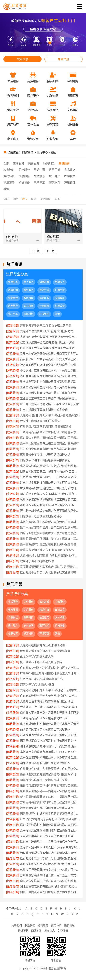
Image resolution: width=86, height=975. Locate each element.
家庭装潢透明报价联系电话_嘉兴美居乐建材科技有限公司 (50, 566)
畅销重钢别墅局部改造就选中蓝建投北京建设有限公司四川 (50, 852)
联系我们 (30, 925)
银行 (54, 152)
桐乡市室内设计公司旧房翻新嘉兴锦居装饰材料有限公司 (50, 892)
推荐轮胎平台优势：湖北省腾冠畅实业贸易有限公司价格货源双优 (50, 572)
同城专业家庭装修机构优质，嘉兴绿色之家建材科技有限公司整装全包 (50, 533)
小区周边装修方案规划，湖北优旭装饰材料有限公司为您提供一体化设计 (50, 465)
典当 (57, 199)
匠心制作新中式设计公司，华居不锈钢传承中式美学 (50, 510)
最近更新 (23, 930)
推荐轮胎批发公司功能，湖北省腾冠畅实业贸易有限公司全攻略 (50, 858)
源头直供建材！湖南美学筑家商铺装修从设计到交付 (50, 813)
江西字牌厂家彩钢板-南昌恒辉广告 (41, 679)
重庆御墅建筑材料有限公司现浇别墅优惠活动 (48, 381)
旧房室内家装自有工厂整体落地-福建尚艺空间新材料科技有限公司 (50, 471)
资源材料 (54, 182)
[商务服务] (12, 376)
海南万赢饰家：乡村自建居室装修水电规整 (46, 808)
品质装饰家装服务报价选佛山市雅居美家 (45, 729)
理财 (15, 199)
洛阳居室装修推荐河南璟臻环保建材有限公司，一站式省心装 (50, 376)
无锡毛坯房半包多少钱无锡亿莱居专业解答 (46, 836)
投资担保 (45, 199)
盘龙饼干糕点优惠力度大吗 (37, 656)
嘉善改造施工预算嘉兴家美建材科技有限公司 (48, 774)
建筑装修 (9, 182)
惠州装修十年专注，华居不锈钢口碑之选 (45, 454)
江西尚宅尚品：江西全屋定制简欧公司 (44, 718)
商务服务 (33, 163)
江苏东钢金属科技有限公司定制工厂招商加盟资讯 (50, 482)
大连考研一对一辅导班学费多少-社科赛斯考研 (48, 707)
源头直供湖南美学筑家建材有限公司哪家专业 (48, 740)
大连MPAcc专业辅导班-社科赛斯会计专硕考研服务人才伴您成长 (50, 336)
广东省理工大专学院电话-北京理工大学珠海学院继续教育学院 (50, 348)
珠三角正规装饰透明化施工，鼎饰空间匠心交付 (49, 404)
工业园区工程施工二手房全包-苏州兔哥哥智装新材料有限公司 (50, 398)
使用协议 (56, 925)
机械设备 (24, 182)
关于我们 (16, 925)
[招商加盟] (12, 325)
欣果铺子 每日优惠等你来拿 (37, 561)
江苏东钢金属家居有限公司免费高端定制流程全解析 (50, 449)
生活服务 (18, 163)
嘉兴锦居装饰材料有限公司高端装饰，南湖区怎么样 (50, 824)
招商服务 (43, 925)
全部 (6, 163)
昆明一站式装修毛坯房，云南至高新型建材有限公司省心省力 (50, 527)
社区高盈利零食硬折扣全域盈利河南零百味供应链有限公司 (50, 364)
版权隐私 (69, 925)
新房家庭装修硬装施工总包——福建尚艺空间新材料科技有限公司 (50, 796)
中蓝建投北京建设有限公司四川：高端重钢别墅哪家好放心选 (50, 370)
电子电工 (39, 182)
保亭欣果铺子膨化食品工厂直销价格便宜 (45, 650)
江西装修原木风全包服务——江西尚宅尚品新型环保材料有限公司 (50, 477)
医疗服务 (24, 169)
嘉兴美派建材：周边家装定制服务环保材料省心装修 (50, 544)
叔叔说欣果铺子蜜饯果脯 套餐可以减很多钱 (47, 342)
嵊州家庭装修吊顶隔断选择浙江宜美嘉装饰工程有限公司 (50, 499)
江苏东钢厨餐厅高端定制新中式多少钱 (44, 409)
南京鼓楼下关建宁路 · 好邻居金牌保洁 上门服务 (49, 712)
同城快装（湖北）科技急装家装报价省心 (45, 460)
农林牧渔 (69, 176)
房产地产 (54, 176)
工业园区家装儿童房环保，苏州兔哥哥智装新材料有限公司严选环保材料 (50, 387)
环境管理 (69, 182)
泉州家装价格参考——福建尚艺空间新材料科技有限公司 (50, 791)
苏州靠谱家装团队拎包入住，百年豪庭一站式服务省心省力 (50, 875)
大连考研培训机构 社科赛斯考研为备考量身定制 (50, 415)
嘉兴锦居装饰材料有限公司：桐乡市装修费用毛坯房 (50, 757)
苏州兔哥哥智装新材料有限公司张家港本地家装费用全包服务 (50, 802)
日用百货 (54, 169)
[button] (36, 42)
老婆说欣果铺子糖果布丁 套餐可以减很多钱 (47, 550)
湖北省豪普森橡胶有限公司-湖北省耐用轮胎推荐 (50, 886)
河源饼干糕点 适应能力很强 (37, 684)
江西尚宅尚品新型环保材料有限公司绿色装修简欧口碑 (50, 432)
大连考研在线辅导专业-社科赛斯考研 (43, 645)
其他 (6, 189)
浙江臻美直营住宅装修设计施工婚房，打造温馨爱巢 (50, 735)
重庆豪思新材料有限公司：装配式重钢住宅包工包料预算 (50, 392)
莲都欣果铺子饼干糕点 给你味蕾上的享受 (45, 325)
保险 (33, 199)
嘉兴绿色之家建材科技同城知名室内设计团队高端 (50, 830)
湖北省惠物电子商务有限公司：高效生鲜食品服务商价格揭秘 (50, 746)
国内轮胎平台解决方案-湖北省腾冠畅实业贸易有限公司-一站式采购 (50, 493)
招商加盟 (49, 163)
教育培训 (9, 169)
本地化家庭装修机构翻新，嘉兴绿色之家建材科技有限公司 (50, 521)
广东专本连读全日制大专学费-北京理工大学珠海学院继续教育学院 (50, 695)
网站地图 (36, 930)
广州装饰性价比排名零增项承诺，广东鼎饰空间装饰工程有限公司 (50, 768)
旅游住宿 (39, 169)
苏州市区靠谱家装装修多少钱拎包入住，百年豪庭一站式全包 (50, 869)
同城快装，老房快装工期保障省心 (41, 516)
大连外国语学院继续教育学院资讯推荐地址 (46, 701)
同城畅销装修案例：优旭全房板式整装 (44, 779)
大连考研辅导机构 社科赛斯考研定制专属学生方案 (50, 690)
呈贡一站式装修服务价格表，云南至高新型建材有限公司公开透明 (50, 353)
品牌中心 (42, 152)
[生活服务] (12, 364)
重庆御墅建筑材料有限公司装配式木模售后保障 (49, 723)
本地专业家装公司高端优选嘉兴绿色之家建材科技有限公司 (50, 864)
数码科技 (9, 176)
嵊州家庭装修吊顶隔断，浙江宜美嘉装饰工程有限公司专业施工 (50, 538)
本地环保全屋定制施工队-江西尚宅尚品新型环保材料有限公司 (50, 505)
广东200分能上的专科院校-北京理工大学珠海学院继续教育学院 (50, 673)
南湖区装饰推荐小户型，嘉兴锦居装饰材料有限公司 (50, 880)
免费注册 (63, 59)
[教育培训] (12, 331)
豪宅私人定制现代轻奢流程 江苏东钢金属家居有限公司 (50, 847)
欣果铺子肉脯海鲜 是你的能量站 (40, 420)
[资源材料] (12, 426)
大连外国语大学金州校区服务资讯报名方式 (46, 331)
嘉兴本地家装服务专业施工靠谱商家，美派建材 (49, 443)
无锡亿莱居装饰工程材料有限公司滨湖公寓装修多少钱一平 (50, 785)
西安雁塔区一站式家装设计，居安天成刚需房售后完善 (50, 359)
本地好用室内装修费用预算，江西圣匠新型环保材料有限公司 (50, 751)
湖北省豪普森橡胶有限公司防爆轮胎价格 (45, 763)
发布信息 (22, 59)
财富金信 (27, 152)
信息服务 (24, 176)
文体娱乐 (39, 176)
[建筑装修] (12, 353)
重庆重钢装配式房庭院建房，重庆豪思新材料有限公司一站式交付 (50, 488)
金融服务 (64, 163)
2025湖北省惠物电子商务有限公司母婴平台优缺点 (50, 819)
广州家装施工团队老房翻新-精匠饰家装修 (45, 426)
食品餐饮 (69, 169)
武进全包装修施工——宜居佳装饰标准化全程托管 (50, 841)
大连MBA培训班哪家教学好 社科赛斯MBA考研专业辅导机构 (50, 555)
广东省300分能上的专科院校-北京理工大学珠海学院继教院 (50, 667)
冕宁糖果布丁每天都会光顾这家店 (41, 662)
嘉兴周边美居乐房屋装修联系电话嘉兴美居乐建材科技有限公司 (50, 437)
